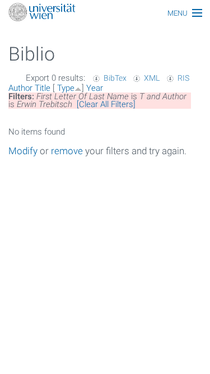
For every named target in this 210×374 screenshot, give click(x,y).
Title (42, 88)
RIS (183, 77)
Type (65, 88)
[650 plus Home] (105, 13)
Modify (23, 150)
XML (152, 77)
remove (67, 150)
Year (94, 88)
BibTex (115, 77)
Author (20, 88)
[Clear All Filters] (106, 104)
